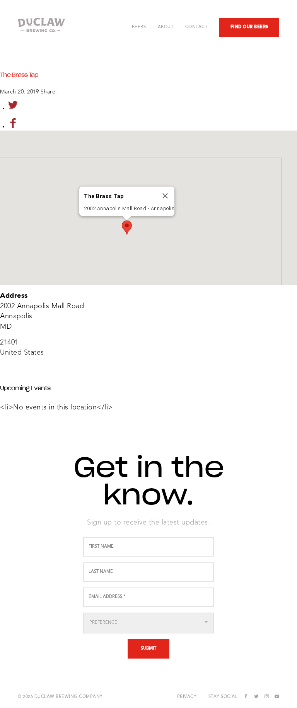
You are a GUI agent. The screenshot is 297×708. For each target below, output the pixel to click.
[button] (127, 227)
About (166, 27)
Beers (139, 27)
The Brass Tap (19, 75)
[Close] (165, 196)
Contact (196, 27)
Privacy (187, 697)
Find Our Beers (249, 27)
